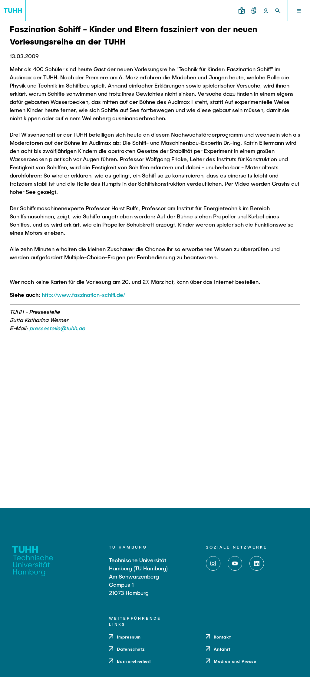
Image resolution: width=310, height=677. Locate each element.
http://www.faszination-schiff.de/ (83, 294)
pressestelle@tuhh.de (57, 328)
